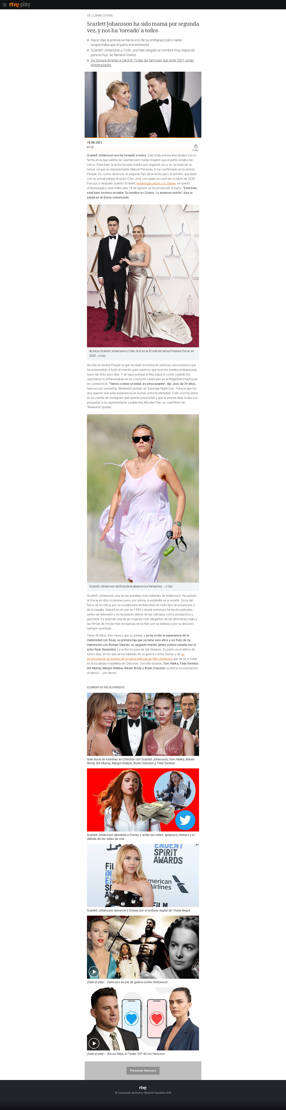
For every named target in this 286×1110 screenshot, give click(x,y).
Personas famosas (143, 1070)
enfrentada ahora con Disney (156, 183)
